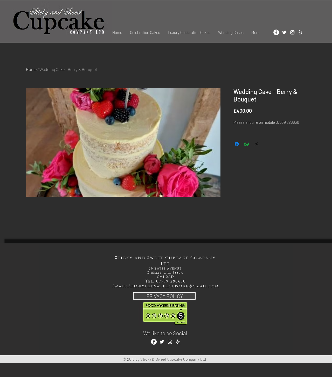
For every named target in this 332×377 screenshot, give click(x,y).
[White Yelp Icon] (300, 32)
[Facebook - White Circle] (276, 32)
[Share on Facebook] (237, 144)
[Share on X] (256, 144)
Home (31, 69)
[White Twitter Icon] (284, 32)
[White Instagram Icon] (292, 32)
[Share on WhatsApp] (247, 144)
